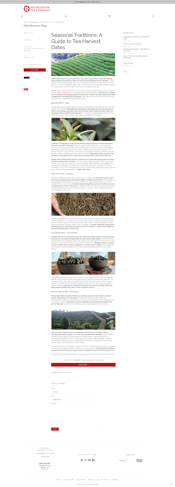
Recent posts (128, 33)
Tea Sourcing (41, 48)
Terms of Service (105, 479)
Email (52, 396)
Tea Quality (34, 48)
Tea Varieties (27, 50)
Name (53, 388)
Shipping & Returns (81, 479)
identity (109, 79)
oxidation (106, 163)
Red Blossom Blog (33, 22)
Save (27, 89)
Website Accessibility (68, 479)
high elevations (108, 147)
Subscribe (34, 70)
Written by (27, 40)
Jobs (98, 479)
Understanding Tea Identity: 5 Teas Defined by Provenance (136, 50)
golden (86, 163)
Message (54, 403)
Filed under (28, 46)
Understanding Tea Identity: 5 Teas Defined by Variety (136, 37)
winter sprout (79, 340)
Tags (125, 71)
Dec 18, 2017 (28, 33)
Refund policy (114, 479)
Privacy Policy (91, 479)
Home (25, 22)
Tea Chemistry (27, 48)
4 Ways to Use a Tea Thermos (132, 44)
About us (59, 479)
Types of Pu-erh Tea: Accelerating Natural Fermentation (135, 57)
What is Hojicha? (128, 63)
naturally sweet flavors (63, 92)
